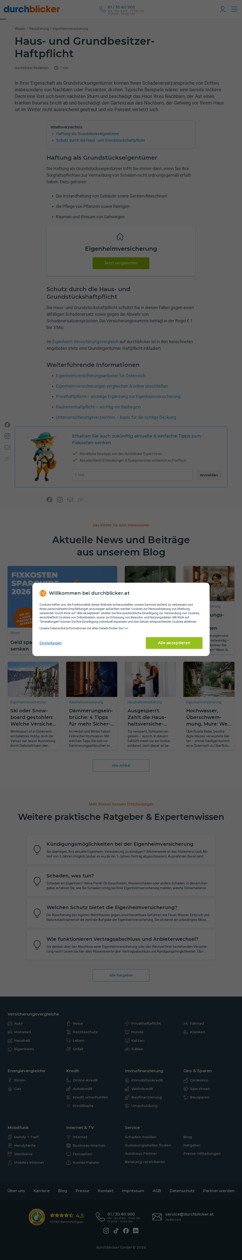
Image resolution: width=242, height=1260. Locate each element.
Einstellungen (50, 643)
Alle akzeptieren (174, 643)
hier (125, 628)
